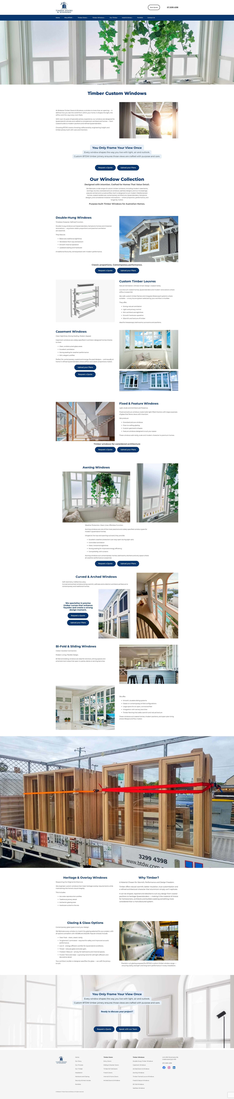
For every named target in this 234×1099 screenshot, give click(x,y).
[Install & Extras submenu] (132, 17)
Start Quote (154, 7)
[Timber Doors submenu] (87, 17)
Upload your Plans (128, 168)
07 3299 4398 (172, 7)
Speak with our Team (128, 1029)
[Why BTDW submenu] (72, 17)
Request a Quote (105, 168)
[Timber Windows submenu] (104, 17)
